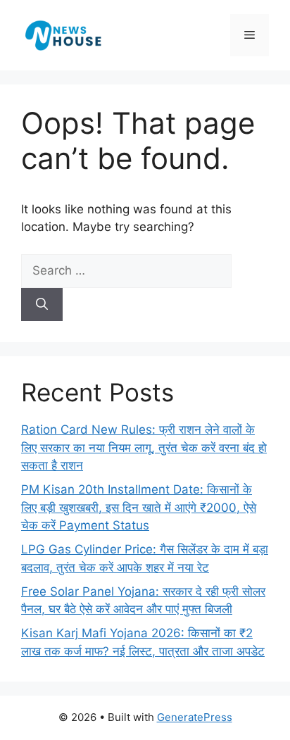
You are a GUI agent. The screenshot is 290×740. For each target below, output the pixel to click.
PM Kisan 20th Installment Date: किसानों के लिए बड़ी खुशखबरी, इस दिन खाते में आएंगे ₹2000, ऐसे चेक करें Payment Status (138, 507)
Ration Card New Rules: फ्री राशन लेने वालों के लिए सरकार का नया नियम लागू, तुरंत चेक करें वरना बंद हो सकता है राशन (144, 447)
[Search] (42, 305)
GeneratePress (194, 717)
